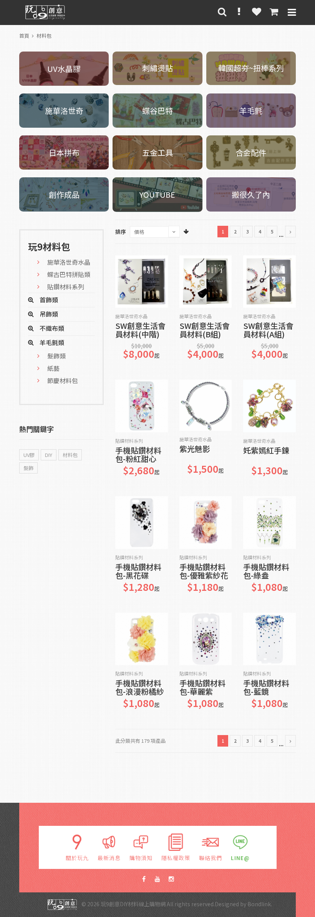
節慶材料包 (62, 380)
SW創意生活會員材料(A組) (268, 330)
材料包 (43, 35)
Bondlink (259, 903)
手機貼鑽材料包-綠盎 (266, 571)
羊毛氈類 (52, 342)
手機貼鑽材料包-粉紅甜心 (138, 455)
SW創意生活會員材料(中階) (140, 330)
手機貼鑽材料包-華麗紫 (202, 687)
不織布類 (52, 328)
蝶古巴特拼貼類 (68, 274)
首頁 (24, 35)
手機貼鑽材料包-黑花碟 (138, 571)
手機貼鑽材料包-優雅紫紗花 (203, 571)
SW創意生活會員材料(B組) (204, 330)
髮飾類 (56, 355)
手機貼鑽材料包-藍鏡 (266, 687)
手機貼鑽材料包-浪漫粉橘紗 (139, 687)
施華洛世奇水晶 (131, 316)
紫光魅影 (194, 449)
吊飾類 (49, 313)
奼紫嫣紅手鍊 (266, 451)
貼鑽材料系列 (129, 440)
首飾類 (49, 299)
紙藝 (53, 368)
